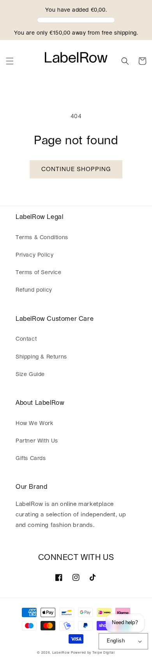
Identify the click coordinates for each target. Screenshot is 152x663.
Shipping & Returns (41, 357)
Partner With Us (37, 441)
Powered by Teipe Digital (93, 652)
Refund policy (34, 290)
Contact (26, 339)
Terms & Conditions (42, 237)
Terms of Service (39, 272)
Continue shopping (76, 169)
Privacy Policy (34, 255)
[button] (9, 61)
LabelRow (61, 652)
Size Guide (30, 374)
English (116, 641)
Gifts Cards (31, 458)
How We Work (34, 423)
